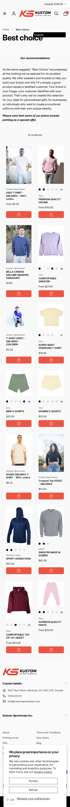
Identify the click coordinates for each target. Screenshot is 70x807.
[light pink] (57, 401)
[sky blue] (20, 401)
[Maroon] (52, 189)
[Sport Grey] (20, 550)
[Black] (40, 189)
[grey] (44, 335)
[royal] (24, 550)
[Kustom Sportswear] (20, 674)
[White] (44, 269)
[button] (4, 13)
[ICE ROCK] (52, 335)
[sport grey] (57, 269)
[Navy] (44, 189)
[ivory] (48, 335)
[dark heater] (48, 269)
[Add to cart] (18, 214)
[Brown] (11, 625)
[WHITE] (57, 335)
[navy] (24, 401)
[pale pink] (57, 612)
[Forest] (57, 189)
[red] (48, 189)
